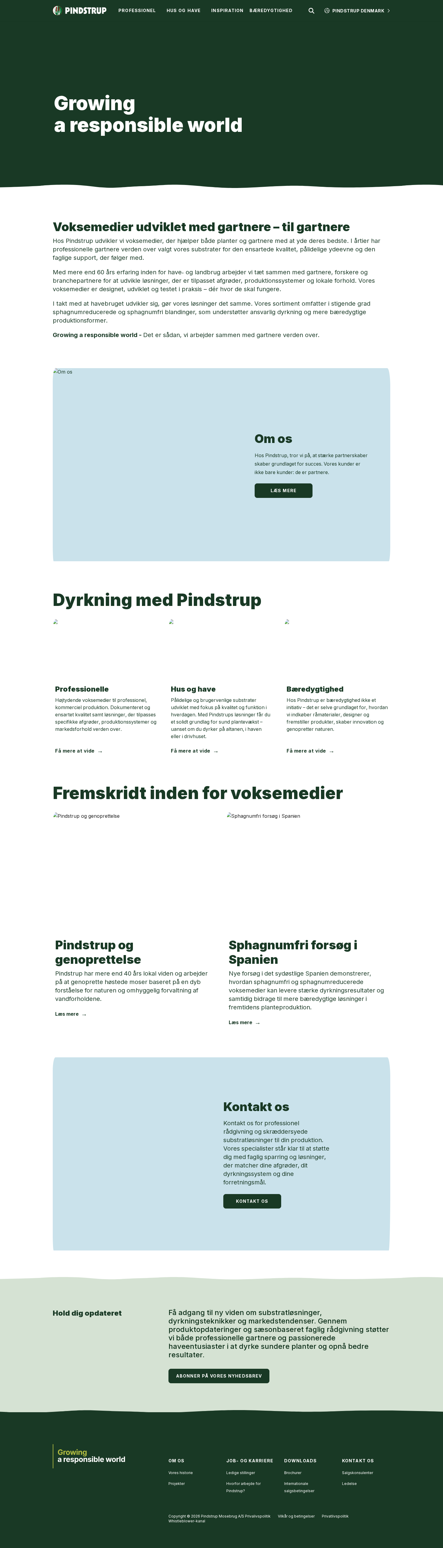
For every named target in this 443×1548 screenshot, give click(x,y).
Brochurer (292, 1472)
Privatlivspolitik (335, 1516)
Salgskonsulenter (357, 1472)
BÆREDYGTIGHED (271, 10)
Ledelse (349, 1483)
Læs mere (284, 490)
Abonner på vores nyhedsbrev (219, 1375)
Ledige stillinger (240, 1472)
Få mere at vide (75, 751)
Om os (273, 438)
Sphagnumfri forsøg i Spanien (293, 952)
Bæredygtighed (315, 689)
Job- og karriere (249, 1460)
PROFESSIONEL (137, 10)
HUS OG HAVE (184, 10)
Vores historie (180, 1472)
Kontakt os (256, 1106)
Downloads (300, 1460)
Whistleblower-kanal (186, 1521)
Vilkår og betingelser (296, 1516)
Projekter (176, 1483)
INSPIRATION (227, 10)
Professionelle (82, 689)
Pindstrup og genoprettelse (98, 952)
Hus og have (193, 689)
